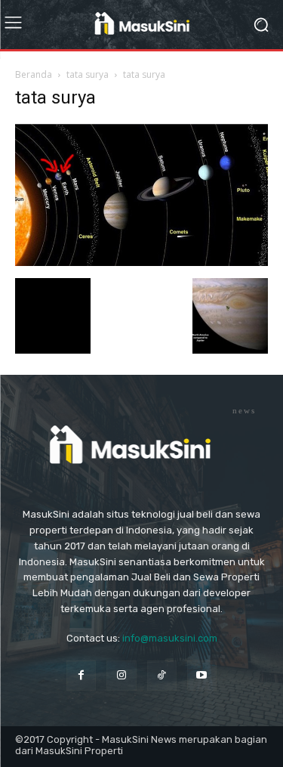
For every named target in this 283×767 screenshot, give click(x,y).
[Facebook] (81, 675)
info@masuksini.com (169, 638)
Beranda (33, 74)
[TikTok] (162, 675)
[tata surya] (141, 262)
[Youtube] (202, 675)
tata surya (87, 74)
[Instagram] (121, 675)
